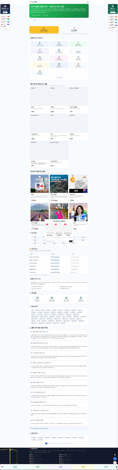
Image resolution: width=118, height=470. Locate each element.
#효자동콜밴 (54, 437)
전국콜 (68, 463)
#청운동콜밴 (33, 437)
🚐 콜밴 (31, 454)
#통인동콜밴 (81, 437)
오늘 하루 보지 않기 (50, 241)
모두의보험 (78, 450)
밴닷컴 (65, 463)
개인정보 (58, 450)
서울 (35, 237)
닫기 (71, 241)
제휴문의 (63, 450)
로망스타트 (38, 450)
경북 (54, 243)
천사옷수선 (73, 450)
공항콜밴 (31, 452)
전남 (45, 243)
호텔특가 (83, 467)
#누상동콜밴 (33, 439)
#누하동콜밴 (40, 439)
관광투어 (40, 452)
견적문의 (49, 452)
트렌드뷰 (49, 450)
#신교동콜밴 (40, 437)
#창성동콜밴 (60, 437)
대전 (83, 237)
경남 (64, 243)
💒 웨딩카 (61, 456)
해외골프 (37, 467)
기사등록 (67, 450)
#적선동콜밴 (74, 437)
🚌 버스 (60, 458)
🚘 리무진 (31, 459)
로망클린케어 (43, 450)
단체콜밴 (44, 452)
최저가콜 (70, 463)
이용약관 (54, 450)
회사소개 (33, 450)
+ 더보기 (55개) (59, 77)
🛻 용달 (60, 461)
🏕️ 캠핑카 (31, 458)
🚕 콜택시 (61, 459)
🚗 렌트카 (31, 463)
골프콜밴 (35, 452)
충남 (83, 240)
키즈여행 (60, 467)
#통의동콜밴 (67, 437)
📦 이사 (31, 456)
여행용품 (15, 467)
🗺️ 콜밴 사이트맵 (63, 454)
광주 (73, 237)
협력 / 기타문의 (5, 28)
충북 (73, 240)
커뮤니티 (83, 450)
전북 (35, 243)
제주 (73, 243)
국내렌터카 (106, 467)
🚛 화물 (31, 461)
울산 (35, 240)
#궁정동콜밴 (47, 437)
